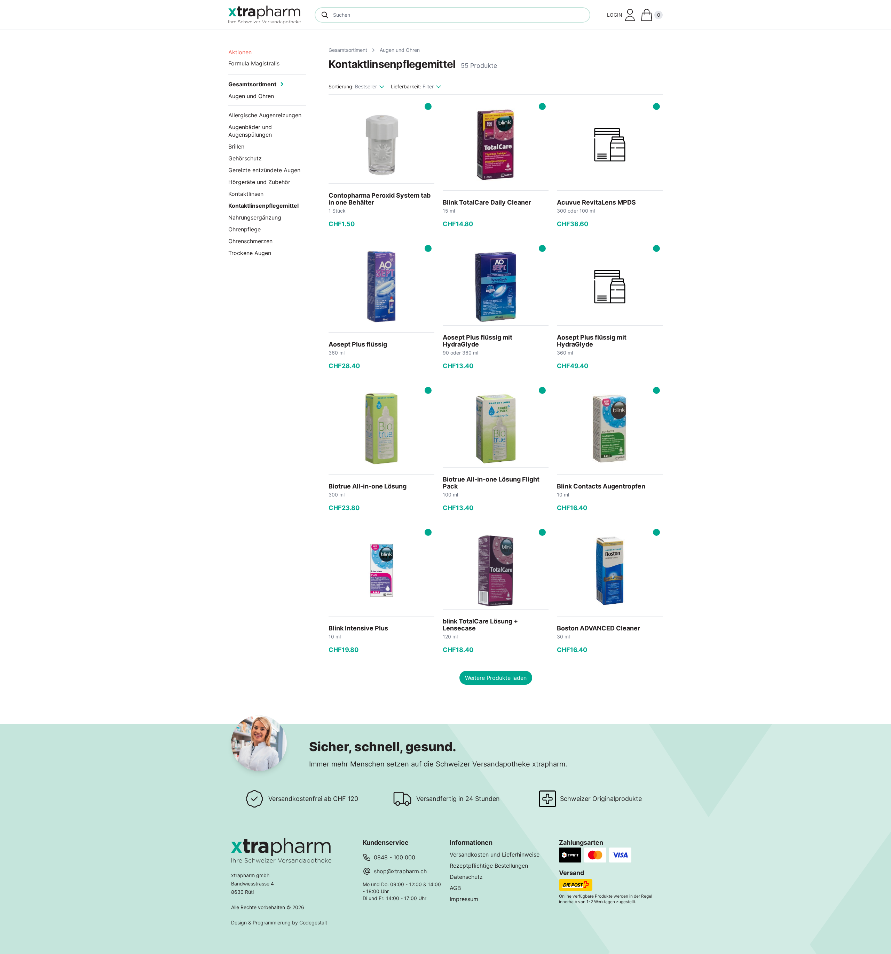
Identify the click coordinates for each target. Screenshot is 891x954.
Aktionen (240, 52)
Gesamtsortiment (348, 50)
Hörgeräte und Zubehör (259, 181)
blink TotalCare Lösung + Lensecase (480, 625)
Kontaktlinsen (245, 193)
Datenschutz (466, 876)
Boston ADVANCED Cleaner (598, 628)
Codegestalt (313, 922)
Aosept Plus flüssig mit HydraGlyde (477, 341)
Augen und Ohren (400, 50)
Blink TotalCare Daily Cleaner (487, 202)
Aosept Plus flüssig (358, 344)
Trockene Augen (249, 252)
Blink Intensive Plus (358, 628)
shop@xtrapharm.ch (400, 871)
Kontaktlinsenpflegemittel (263, 205)
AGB (455, 887)
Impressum (464, 899)
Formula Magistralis (253, 63)
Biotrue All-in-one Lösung (368, 486)
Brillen (236, 146)
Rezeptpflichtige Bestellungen (489, 865)
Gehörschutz (245, 158)
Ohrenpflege (244, 229)
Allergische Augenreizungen (264, 115)
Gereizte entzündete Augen (264, 170)
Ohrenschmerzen (250, 241)
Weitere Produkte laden (496, 677)
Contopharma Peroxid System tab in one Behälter (380, 199)
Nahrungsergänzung (254, 217)
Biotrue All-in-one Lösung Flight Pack (491, 483)
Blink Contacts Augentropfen (601, 486)
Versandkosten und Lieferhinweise (494, 854)
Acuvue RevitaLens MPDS (596, 202)
